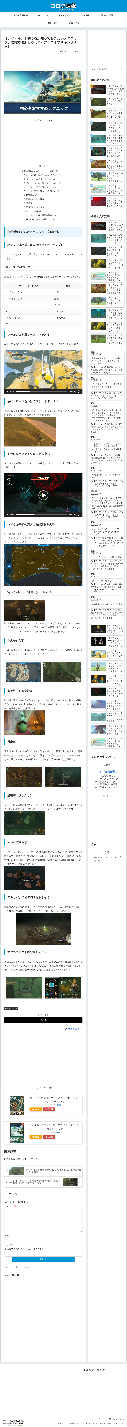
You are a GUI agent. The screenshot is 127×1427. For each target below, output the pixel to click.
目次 (40, 165)
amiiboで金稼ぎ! (33, 211)
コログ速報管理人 (107, 771)
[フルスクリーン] (79, 391)
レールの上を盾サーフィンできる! (41, 179)
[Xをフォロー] (103, 795)
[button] (43, 372)
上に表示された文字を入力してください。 (25, 1249)
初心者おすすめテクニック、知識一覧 (41, 171)
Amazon (36, 1109)
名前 (6, 1235)
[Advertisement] (43, 60)
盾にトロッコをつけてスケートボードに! (44, 183)
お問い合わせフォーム (116, 1419)
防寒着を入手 (32, 195)
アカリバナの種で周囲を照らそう (41, 215)
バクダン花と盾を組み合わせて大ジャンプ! (45, 175)
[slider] (41, 391)
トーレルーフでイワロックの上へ (41, 187)
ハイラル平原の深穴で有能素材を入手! (43, 191)
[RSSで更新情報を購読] (110, 795)
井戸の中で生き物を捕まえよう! (40, 219)
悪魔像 (29, 203)
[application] (43, 372)
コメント (10, 1206)
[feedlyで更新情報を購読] (107, 795)
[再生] (7, 391)
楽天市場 (49, 1109)
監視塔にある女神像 (35, 199)
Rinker (59, 1104)
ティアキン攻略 (12, 1009)
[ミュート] (75, 391)
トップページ (99, 1419)
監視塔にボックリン (35, 207)
